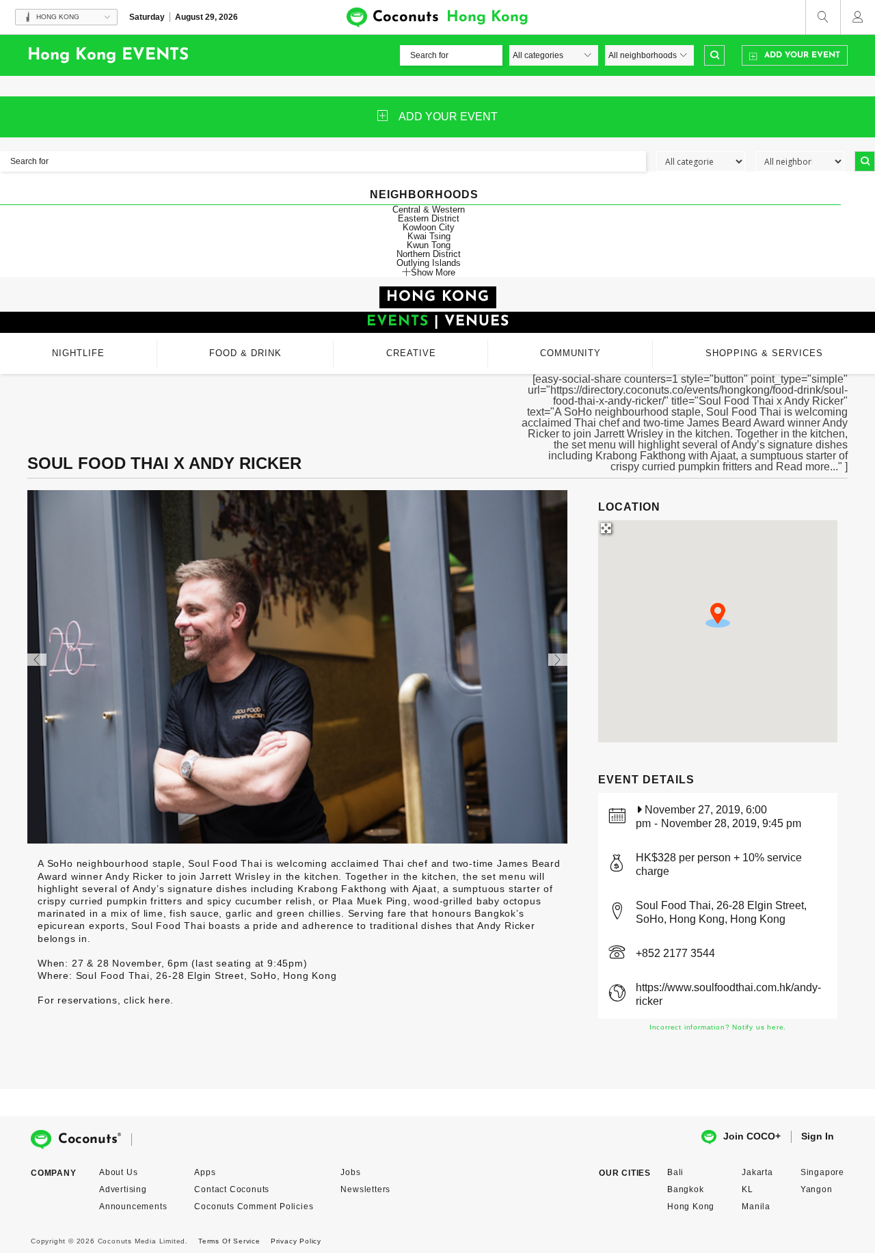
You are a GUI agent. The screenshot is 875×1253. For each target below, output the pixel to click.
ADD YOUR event (448, 116)
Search (714, 55)
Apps (204, 1172)
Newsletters (365, 1189)
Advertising (123, 1189)
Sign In (817, 1136)
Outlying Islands (428, 263)
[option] (297, 667)
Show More (433, 272)
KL (747, 1189)
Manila (756, 1206)
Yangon (816, 1189)
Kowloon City (429, 227)
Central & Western (428, 209)
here (159, 1000)
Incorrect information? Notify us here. (717, 1027)
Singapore (822, 1172)
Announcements (133, 1206)
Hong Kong (690, 1206)
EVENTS (397, 321)
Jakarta (757, 1172)
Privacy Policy (296, 1241)
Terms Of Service (229, 1241)
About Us (118, 1172)
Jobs (350, 1172)
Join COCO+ (752, 1136)
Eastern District (428, 218)
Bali (675, 1172)
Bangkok (685, 1189)
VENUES (476, 321)
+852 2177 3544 (675, 953)
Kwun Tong (428, 245)
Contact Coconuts (231, 1189)
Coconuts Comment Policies (253, 1206)
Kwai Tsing (428, 236)
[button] (717, 615)
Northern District (428, 254)
